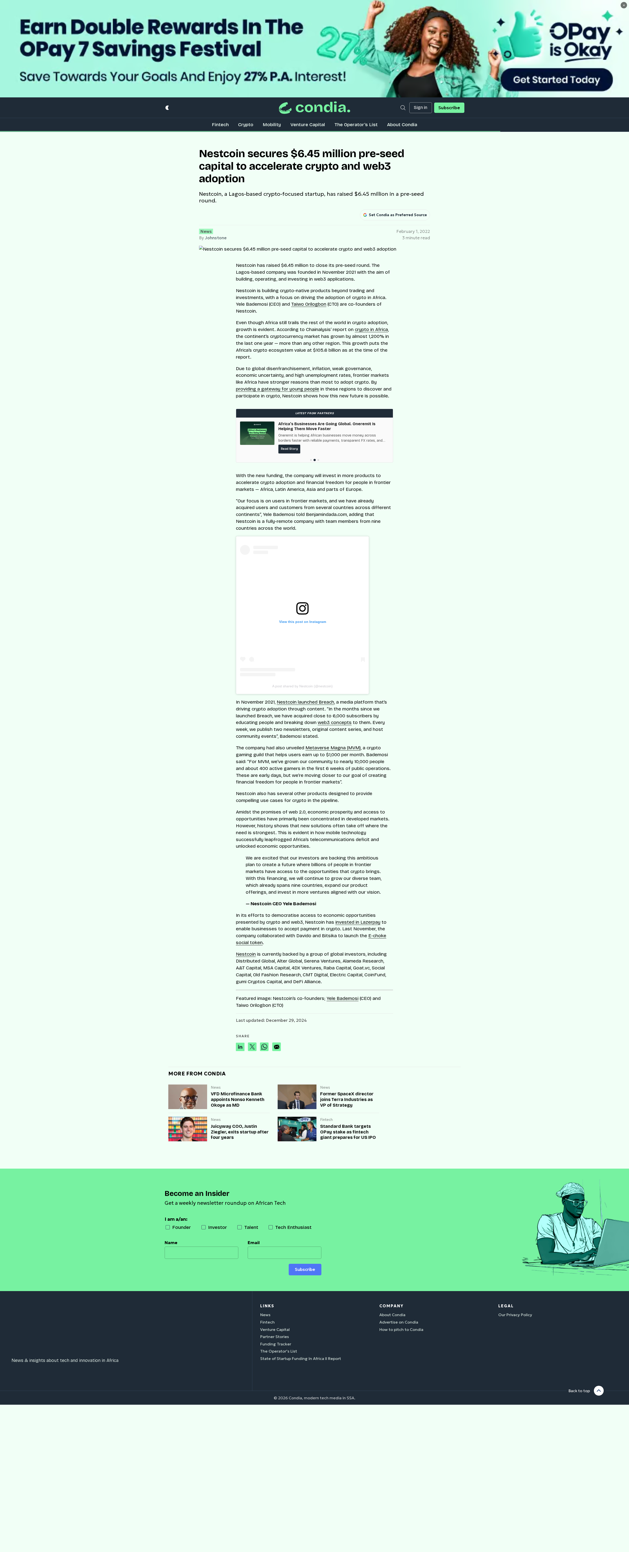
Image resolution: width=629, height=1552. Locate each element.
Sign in (420, 107)
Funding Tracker (275, 1343)
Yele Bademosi (342, 998)
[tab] (311, 460)
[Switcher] (167, 107)
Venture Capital (307, 124)
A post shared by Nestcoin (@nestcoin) (302, 686)
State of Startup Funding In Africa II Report (300, 1358)
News (206, 231)
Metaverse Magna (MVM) (333, 748)
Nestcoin (246, 954)
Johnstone (216, 238)
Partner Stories (274, 1336)
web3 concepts (335, 722)
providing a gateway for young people (277, 389)
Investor (217, 1227)
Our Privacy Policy (515, 1314)
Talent (251, 1227)
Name (171, 1242)
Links (267, 1305)
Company (391, 1305)
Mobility (272, 124)
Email (254, 1242)
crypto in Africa (371, 329)
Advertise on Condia (398, 1322)
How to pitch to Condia (401, 1329)
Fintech (220, 124)
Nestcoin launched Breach (305, 702)
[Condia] (314, 107)
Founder (181, 1227)
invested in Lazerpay (357, 922)
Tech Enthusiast (293, 1227)
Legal (506, 1305)
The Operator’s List (356, 124)
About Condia (402, 124)
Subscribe (449, 107)
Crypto (245, 124)
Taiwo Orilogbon (308, 304)
